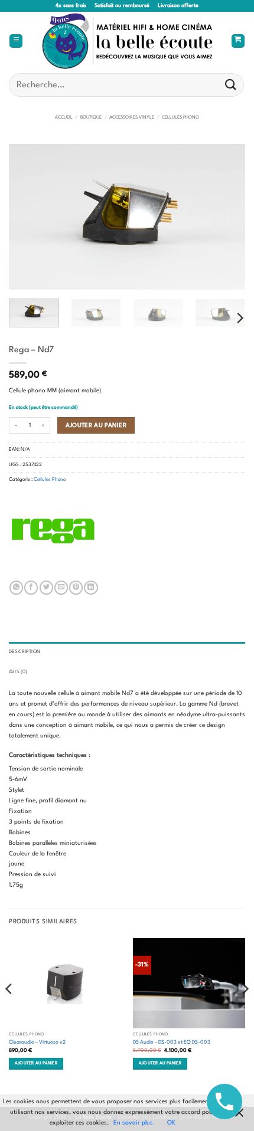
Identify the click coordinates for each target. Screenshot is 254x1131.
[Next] (225, 216)
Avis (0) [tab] (18, 672)
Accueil (64, 117)
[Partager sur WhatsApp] (16, 588)
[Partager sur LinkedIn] (90, 588)
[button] (15, 41)
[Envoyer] (231, 84)
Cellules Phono (180, 117)
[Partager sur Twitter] (46, 588)
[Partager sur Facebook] (31, 588)
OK (171, 1123)
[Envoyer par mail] (61, 588)
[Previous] (28, 216)
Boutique (91, 117)
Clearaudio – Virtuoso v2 (37, 1042)
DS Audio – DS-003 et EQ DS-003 (171, 1042)
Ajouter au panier (96, 425)
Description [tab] (24, 652)
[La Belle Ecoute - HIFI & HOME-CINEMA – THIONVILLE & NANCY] (127, 41)
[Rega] (53, 531)
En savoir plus (133, 1123)
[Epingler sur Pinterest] (76, 588)
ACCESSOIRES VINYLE (131, 117)
